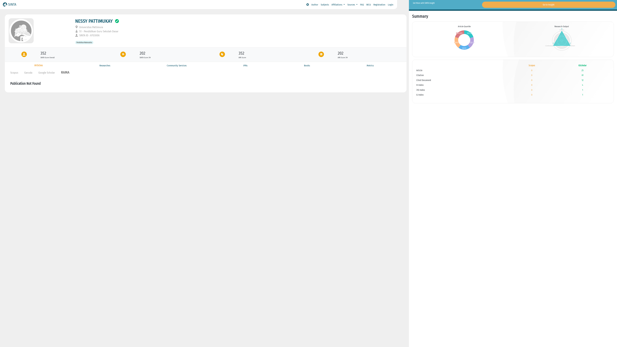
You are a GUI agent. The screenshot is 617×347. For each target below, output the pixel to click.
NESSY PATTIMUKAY (94, 21)
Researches (104, 65)
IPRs (245, 65)
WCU (368, 4)
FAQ (362, 4)
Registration (379, 4)
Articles (38, 65)
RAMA (65, 72)
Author (314, 4)
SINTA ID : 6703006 (89, 35)
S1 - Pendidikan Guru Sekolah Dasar (98, 31)
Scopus (14, 72)
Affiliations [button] (337, 4)
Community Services (177, 65)
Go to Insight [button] (548, 4)
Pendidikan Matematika (84, 42)
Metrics (370, 65)
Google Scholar (46, 72)
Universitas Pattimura (91, 27)
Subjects (325, 4)
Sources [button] (351, 4)
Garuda (28, 72)
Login (390, 4)
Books (307, 65)
